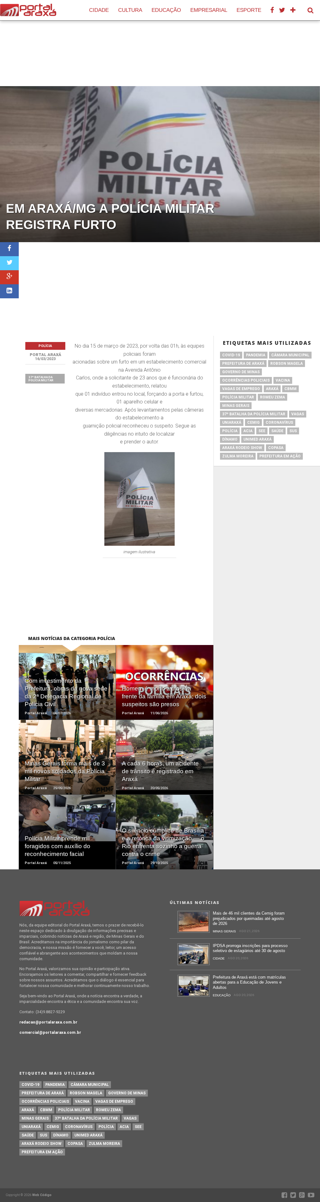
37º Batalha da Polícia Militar (40, 378)
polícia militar (238, 397)
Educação (166, 10)
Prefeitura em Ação (280, 456)
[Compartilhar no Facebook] (9, 249)
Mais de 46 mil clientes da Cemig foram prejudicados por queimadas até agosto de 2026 (249, 918)
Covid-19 (231, 355)
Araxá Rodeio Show (242, 448)
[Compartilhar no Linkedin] (9, 291)
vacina (283, 380)
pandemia (255, 355)
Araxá (272, 389)
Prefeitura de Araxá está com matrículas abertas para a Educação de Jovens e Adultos (249, 982)
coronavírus (279, 422)
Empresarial (208, 10)
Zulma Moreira (237, 456)
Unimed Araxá (257, 439)
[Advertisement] (169, 289)
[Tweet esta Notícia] (9, 263)
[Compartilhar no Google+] (9, 277)
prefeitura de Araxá (243, 363)
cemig (253, 422)
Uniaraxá (231, 422)
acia (247, 431)
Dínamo (230, 439)
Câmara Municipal (290, 355)
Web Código (42, 1195)
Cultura (130, 10)
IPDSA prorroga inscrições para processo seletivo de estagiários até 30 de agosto (250, 948)
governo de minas (241, 372)
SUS (293, 431)
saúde (277, 431)
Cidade (99, 10)
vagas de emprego (241, 389)
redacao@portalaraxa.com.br (48, 1022)
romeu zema (272, 397)
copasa (275, 448)
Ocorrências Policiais (246, 380)
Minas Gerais (235, 405)
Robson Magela (286, 363)
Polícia (230, 431)
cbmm (290, 389)
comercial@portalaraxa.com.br (50, 1032)
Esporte (249, 10)
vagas (297, 414)
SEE (261, 431)
